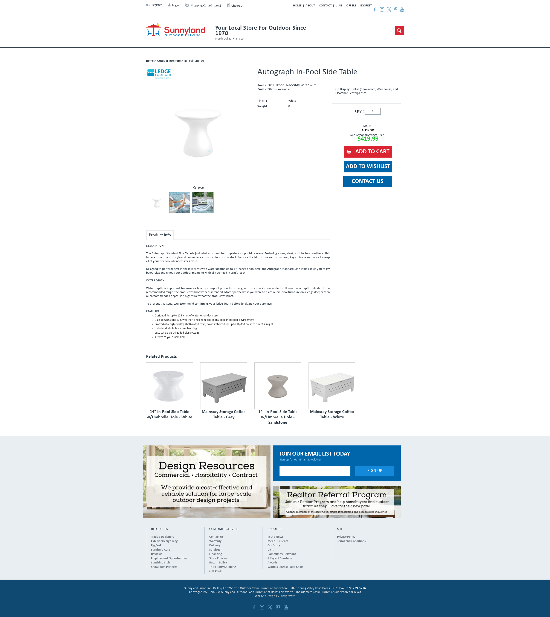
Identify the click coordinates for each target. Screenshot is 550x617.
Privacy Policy (346, 537)
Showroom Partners (164, 567)
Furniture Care (160, 549)
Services (214, 549)
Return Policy (218, 562)
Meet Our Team (277, 541)
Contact (325, 5)
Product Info (160, 235)
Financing (215, 554)
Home (297, 5)
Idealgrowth (287, 596)
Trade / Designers (162, 537)
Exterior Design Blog (164, 541)
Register (156, 5)
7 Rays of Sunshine (279, 558)
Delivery (214, 545)
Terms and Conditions (351, 541)
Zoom (201, 187)
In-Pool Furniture (194, 61)
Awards (272, 562)
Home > (151, 61)
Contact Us (216, 537)
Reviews (156, 554)
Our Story (273, 545)
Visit (339, 5)
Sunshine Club (160, 562)
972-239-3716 (356, 588)
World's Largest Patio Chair (285, 567)
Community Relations (281, 554)
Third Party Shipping (222, 567)
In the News (275, 537)
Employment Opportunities (169, 558)
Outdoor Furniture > (170, 61)
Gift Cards (215, 571)
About (310, 5)
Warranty (215, 541)
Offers (351, 5)
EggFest (366, 5)
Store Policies (218, 558)
